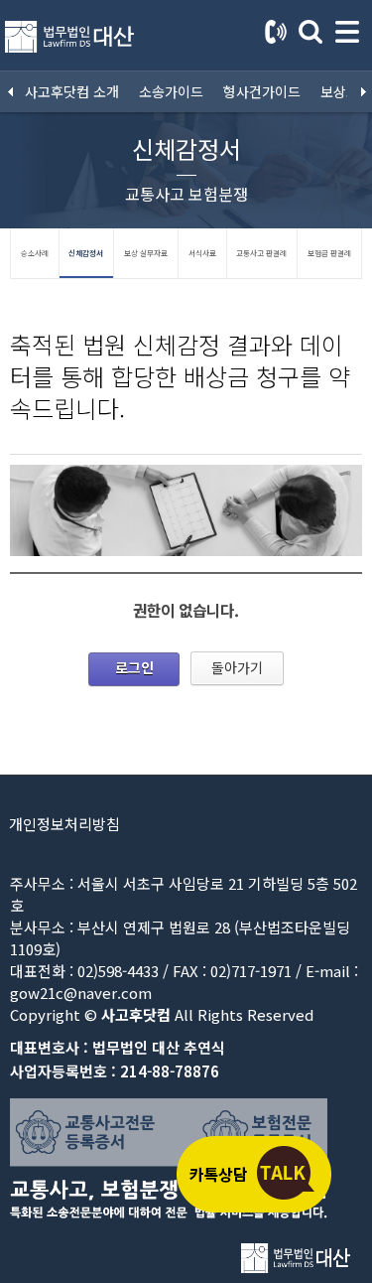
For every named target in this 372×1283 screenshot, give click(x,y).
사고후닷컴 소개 (72, 91)
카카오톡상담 (253, 1173)
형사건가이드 (262, 91)
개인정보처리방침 (64, 823)
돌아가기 (237, 667)
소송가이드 (171, 91)
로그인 (134, 667)
